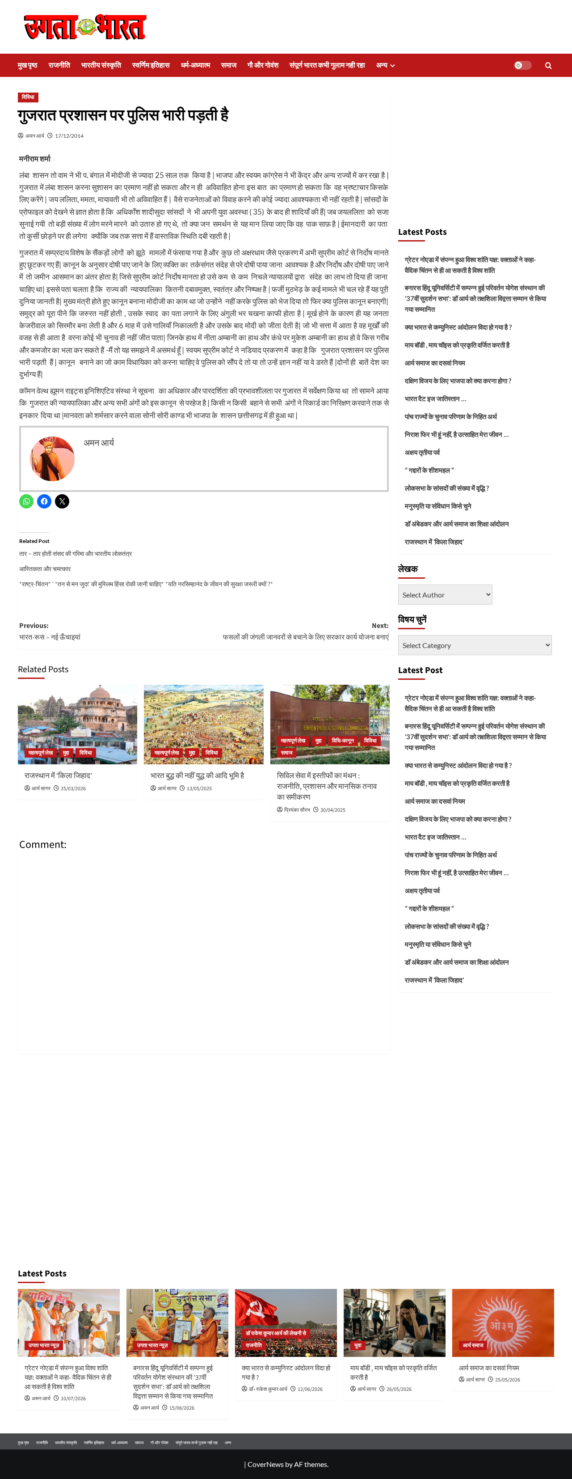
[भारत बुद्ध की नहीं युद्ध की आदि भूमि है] (203, 724)
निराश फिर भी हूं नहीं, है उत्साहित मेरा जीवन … (457, 434)
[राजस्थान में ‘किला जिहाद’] (77, 724)
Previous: (49, 631)
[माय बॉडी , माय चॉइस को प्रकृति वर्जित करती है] (395, 1323)
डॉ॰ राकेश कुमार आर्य (268, 1389)
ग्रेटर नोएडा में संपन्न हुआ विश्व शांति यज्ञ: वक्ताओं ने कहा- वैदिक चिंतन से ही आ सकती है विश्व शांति (470, 264)
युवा (358, 1345)
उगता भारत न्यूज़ (44, 1345)
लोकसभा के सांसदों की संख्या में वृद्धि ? (447, 488)
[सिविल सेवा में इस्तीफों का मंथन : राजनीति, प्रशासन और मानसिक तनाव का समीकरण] (330, 724)
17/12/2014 (69, 135)
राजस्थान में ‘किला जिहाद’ (58, 776)
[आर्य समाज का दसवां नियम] (503, 1323)
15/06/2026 (181, 1408)
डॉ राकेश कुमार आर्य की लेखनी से (276, 1333)
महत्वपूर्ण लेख (41, 753)
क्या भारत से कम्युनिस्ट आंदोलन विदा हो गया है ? (458, 327)
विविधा (28, 97)
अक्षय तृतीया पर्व (422, 452)
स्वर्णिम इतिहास (151, 65)
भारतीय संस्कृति (101, 65)
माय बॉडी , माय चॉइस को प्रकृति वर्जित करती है (457, 345)
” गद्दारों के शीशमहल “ (429, 470)
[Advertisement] (475, 154)
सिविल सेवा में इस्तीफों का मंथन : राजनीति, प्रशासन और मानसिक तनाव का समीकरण (327, 787)
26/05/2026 (399, 1389)
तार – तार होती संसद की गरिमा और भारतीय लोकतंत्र (75, 553)
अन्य (381, 65)
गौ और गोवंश (263, 65)
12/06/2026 (310, 1389)
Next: (305, 631)
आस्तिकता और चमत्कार (45, 568)
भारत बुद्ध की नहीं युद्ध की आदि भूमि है (197, 776)
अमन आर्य (34, 135)
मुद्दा (66, 753)
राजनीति (59, 65)
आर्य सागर (41, 788)
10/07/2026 (73, 1399)
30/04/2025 (332, 810)
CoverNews (266, 1464)
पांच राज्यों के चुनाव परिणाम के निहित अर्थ (451, 416)
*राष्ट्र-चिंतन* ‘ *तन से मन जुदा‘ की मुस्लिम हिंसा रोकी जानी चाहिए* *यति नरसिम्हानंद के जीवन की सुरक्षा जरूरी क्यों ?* (146, 584)
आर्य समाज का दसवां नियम (435, 363)
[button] (548, 65)
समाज (228, 65)
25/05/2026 (507, 1380)
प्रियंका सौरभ (297, 810)
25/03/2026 (73, 788)
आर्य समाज (473, 1345)
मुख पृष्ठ (28, 65)
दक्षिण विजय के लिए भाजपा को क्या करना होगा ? (458, 381)
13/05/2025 (199, 788)
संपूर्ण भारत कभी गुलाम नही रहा (327, 65)
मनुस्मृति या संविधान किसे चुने (438, 506)
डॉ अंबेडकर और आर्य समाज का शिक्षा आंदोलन (457, 524)
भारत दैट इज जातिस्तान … (435, 398)
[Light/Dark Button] (523, 65)
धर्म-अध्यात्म (195, 65)
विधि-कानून (343, 741)
